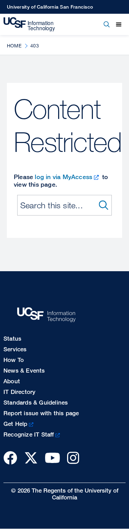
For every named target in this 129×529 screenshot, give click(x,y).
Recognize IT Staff (28, 434)
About (11, 381)
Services (15, 349)
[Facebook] (10, 457)
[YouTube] (52, 457)
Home (14, 45)
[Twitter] (31, 457)
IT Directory (19, 391)
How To (13, 359)
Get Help (15, 423)
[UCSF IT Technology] (29, 24)
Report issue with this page (41, 413)
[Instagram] (73, 457)
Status (12, 338)
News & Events (24, 370)
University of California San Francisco (50, 7)
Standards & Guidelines (35, 402)
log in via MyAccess (63, 176)
